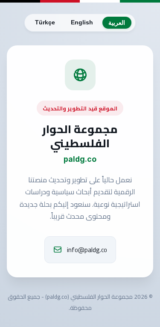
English (82, 22)
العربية (116, 23)
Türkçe (45, 22)
